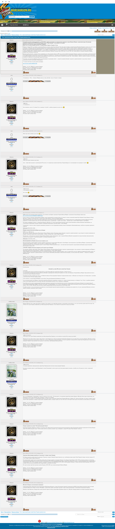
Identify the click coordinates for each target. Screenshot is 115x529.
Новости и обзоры (15, 34)
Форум (2, 34)
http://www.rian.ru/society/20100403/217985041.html (33, 215)
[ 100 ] (11, 60)
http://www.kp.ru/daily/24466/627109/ (30, 63)
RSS (113, 27)
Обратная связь (64, 20)
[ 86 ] (12, 87)
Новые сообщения (93, 27)
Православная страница (21, 20)
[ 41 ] (12, 324)
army (9, 33)
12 (42, 394)
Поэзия (10, 20)
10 (41, 333)
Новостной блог (7, 34)
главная (3, 20)
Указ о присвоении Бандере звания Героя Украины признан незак (33, 34)
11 (42, 362)
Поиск (110, 27)
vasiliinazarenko (11, 301)
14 (42, 453)
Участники (100, 27)
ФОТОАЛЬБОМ (34, 20)
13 (42, 423)
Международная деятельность (49, 20)
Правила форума (105, 27)
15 (42, 482)
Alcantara (11, 101)
